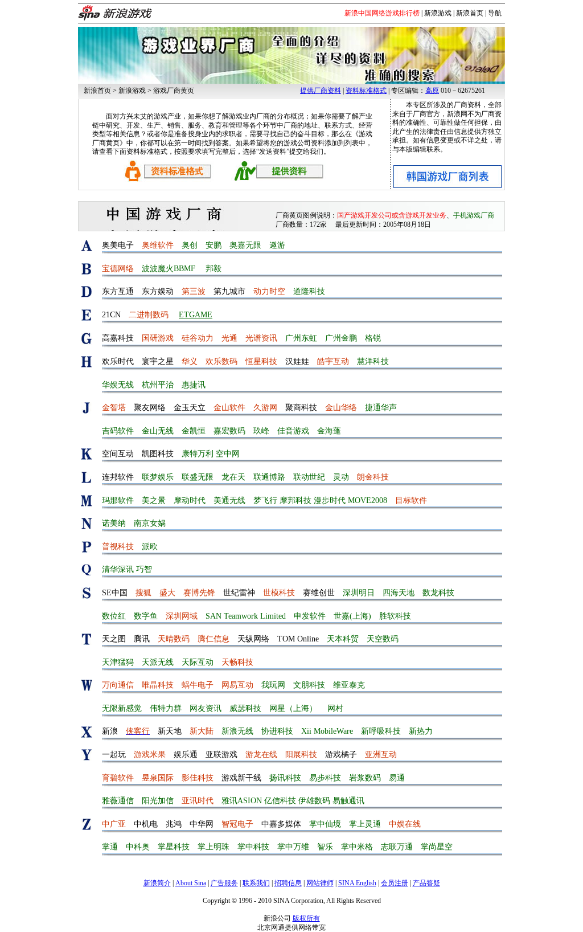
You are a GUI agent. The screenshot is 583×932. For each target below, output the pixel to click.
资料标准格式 (366, 91)
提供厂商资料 (320, 91)
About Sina (190, 883)
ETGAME (195, 314)
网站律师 (320, 883)
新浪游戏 (437, 13)
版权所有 (306, 918)
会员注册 (394, 883)
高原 (432, 91)
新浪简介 (157, 883)
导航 (495, 13)
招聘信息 (288, 883)
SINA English (357, 883)
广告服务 (224, 883)
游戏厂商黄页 (173, 91)
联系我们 (256, 883)
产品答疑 (426, 883)
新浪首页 (469, 13)
